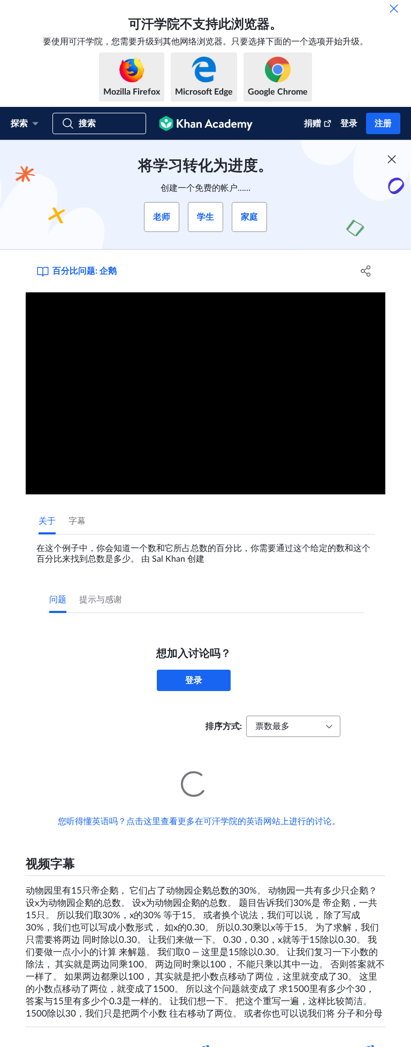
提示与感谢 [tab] (100, 599)
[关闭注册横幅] (391, 159)
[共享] (366, 271)
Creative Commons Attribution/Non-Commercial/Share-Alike (117, 1035)
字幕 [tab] (77, 521)
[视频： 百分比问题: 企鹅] (205, 393)
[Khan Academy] (206, 123)
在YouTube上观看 (340, 1035)
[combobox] (293, 726)
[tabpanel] (205, 549)
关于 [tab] (47, 521)
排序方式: (224, 726)
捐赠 (312, 123)
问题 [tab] (57, 599)
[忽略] (393, 8)
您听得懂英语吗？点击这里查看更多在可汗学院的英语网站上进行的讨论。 (199, 806)
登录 (348, 123)
